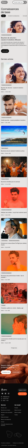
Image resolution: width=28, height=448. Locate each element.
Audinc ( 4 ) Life (22, 390)
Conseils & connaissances (13, 15)
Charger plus (14, 348)
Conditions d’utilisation (5, 443)
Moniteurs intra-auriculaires (6, 412)
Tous (3, 15)
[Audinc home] (4, 2)
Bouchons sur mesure (5, 410)
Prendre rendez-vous (18, 2)
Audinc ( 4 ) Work (22, 393)
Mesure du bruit (18, 410)
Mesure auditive (18, 412)
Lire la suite (5, 51)
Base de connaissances (6, 419)
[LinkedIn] (5, 393)
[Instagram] (8, 393)
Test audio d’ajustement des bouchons (7, 424)
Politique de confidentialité (18, 443)
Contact (2, 421)
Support (2, 414)
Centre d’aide (16, 372)
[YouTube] (2, 393)
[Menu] (25, 2)
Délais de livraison (5, 417)
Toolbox (16, 414)
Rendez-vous (4, 407)
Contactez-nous (6, 372)
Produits (16, 407)
